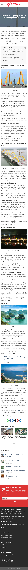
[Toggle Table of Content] (23, 48)
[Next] (26, 435)
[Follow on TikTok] (5, 561)
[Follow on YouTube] (12, 561)
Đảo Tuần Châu (8, 62)
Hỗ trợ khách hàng (7, 537)
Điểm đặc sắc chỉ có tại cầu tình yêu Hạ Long (13, 51)
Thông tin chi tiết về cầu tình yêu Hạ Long (12, 49)
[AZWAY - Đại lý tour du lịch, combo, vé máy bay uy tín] (14, 4)
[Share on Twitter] (13, 420)
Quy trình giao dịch (7, 542)
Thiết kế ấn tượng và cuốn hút (11, 54)
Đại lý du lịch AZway (10, 555)
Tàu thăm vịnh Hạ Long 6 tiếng (13, 466)
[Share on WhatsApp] (8, 420)
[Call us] (9, 561)
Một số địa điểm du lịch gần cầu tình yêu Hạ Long (14, 59)
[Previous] (1, 435)
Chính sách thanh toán (8, 540)
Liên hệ (4, 547)
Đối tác (4, 545)
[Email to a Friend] (15, 420)
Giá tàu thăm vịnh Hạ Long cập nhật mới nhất (15, 461)
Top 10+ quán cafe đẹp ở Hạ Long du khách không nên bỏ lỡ (14, 475)
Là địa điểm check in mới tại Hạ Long (12, 57)
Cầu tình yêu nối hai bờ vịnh (10, 52)
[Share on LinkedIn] (20, 420)
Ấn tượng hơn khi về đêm (10, 55)
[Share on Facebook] (10, 420)
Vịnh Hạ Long (7, 60)
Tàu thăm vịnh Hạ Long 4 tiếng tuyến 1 (15, 470)
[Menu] (2, 4)
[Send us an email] (7, 561)
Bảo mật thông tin (7, 535)
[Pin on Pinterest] (18, 420)
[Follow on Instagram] (2, 561)
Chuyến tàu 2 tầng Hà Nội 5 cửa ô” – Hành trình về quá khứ (15, 455)
